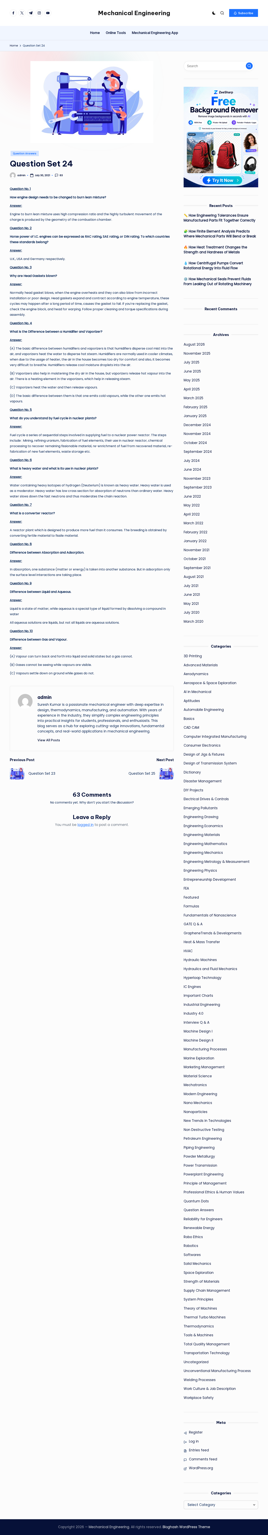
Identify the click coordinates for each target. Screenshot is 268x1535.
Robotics (191, 1245)
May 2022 (192, 505)
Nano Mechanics (198, 1102)
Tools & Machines (198, 1335)
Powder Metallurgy (199, 1156)
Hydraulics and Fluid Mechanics (210, 969)
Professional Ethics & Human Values (214, 1192)
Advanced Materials (201, 665)
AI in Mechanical (197, 691)
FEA (186, 888)
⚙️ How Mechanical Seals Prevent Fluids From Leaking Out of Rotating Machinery (218, 281)
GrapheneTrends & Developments (213, 933)
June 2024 (192, 469)
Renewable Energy (199, 1228)
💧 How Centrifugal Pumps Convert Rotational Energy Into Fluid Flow (213, 266)
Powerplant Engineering (203, 1174)
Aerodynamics (196, 674)
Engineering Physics (200, 870)
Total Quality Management (207, 1344)
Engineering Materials (202, 834)
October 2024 (195, 442)
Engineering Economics (203, 826)
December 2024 (197, 425)
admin (44, 697)
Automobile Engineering (204, 709)
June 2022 (192, 496)
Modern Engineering (200, 1094)
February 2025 (195, 407)
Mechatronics (195, 1085)
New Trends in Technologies (207, 1120)
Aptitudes (192, 700)
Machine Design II (198, 1040)
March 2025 (193, 398)
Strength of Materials (201, 1281)
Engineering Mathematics (205, 843)
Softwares (192, 1254)
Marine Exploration (199, 1058)
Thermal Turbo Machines (205, 1317)
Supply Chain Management (207, 1290)
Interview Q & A (196, 1022)
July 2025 (191, 362)
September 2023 (198, 487)
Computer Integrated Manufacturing (215, 736)
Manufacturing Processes (205, 1049)
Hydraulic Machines (200, 959)
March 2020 (193, 621)
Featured (191, 897)
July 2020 (192, 612)
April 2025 (192, 389)
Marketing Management (204, 1067)
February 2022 (195, 532)
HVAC (188, 951)
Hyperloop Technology (203, 977)
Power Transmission (200, 1165)
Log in (194, 1441)
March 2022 (193, 523)
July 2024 (192, 460)
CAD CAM (191, 727)
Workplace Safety (199, 1397)
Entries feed (199, 1450)
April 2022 (192, 514)
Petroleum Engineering (203, 1138)
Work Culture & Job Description (210, 1388)
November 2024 (197, 433)
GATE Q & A (193, 924)
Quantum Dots (196, 1201)
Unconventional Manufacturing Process (217, 1370)
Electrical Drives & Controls (206, 799)
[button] (243, 13)
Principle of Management (205, 1183)
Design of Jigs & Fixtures (204, 754)
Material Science (198, 1076)
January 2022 (195, 541)
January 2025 (195, 416)
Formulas (191, 906)
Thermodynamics (199, 1326)
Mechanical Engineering (134, 13)
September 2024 (198, 451)
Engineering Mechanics (203, 852)
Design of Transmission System (210, 763)
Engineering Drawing (201, 817)
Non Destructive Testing (204, 1129)
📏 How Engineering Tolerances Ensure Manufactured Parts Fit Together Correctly (219, 218)
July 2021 (191, 585)
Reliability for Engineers (203, 1219)
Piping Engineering (199, 1147)
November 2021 (196, 550)
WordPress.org (201, 1468)
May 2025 (192, 380)
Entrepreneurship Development (210, 879)
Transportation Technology (207, 1353)
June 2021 (192, 594)
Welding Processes (200, 1380)
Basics (189, 718)
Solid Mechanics (197, 1263)
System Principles (198, 1299)
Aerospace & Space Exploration (210, 683)
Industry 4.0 (193, 1013)
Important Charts (198, 995)
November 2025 (197, 353)
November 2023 (197, 478)
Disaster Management (203, 781)
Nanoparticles (195, 1111)
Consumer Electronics (202, 745)
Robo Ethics (193, 1237)
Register (196, 1432)
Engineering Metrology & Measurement (217, 861)
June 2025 (192, 371)
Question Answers (24, 153)
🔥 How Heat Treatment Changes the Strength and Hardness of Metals (215, 250)
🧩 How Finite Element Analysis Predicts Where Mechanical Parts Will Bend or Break (220, 234)
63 (61, 175)
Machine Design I (198, 1031)
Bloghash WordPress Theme (186, 1527)
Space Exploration (199, 1272)
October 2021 (195, 559)
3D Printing (193, 656)
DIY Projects (193, 790)
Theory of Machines (200, 1308)
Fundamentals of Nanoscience (210, 915)
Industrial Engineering (202, 1004)
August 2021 (194, 576)
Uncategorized (196, 1362)
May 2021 (191, 603)
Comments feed (203, 1459)
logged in (85, 824)
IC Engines (192, 986)
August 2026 (194, 344)
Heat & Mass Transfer (202, 942)
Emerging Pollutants (201, 808)
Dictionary (192, 772)
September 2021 (197, 568)
